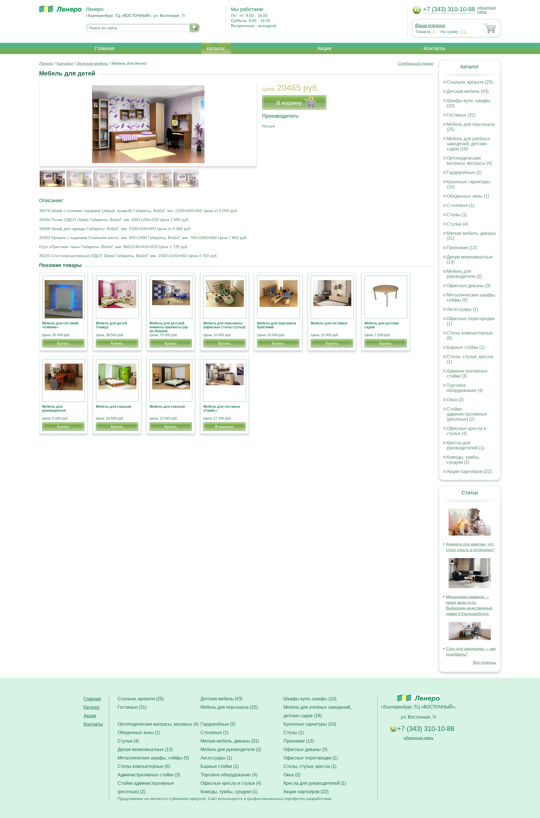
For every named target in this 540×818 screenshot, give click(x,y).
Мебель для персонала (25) (229, 707)
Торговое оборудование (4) (465, 388)
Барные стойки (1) (466, 347)
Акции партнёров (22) (469, 471)
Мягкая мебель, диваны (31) (230, 741)
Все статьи (484, 662)
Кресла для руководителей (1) (465, 445)
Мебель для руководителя (54, 409)
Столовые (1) (460, 205)
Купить (63, 343)
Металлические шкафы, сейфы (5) (153, 757)
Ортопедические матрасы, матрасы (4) (469, 161)
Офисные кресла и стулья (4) (466, 431)
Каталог (216, 48)
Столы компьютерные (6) (144, 766)
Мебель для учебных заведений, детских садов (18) (468, 143)
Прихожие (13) (462, 247)
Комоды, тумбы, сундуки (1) (463, 460)
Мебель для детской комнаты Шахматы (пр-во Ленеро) (169, 327)
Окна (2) (455, 399)
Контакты (434, 48)
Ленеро (46, 63)
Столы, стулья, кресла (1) (310, 766)
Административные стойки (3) (149, 774)
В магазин (224, 426)
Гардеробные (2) (464, 172)
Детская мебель (92, 63)
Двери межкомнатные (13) (145, 749)
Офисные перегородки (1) (311, 757)
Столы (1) (457, 214)
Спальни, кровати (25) (470, 82)
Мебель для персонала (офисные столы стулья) (224, 325)
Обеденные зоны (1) (468, 196)
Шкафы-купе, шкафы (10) (310, 698)
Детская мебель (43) (468, 91)
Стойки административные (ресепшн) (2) (467, 414)
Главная (104, 48)
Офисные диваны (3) (468, 285)
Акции (324, 48)
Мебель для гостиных (329, 323)
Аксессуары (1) (462, 309)
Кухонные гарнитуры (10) (310, 724)
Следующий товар (415, 63)
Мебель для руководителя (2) (464, 274)
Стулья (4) (457, 224)
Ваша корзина (430, 25)
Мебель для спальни (113, 407)
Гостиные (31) (461, 115)
